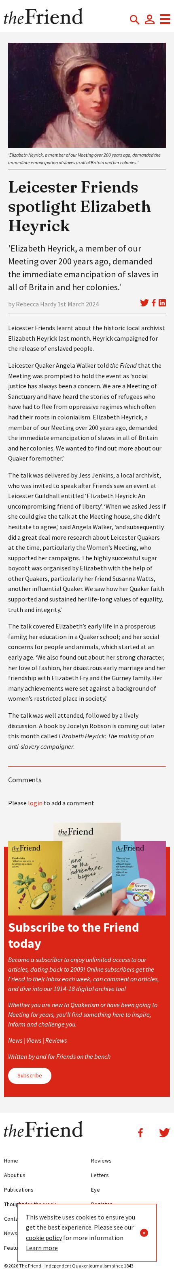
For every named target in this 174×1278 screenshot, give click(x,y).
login (35, 803)
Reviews (101, 1160)
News (10, 1233)
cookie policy (44, 1238)
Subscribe (29, 1075)
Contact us (17, 1218)
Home (11, 1160)
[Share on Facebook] (153, 302)
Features (15, 1247)
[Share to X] (144, 302)
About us (14, 1175)
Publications (19, 1189)
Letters (100, 1175)
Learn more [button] (42, 1248)
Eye (95, 1189)
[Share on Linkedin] (162, 302)
